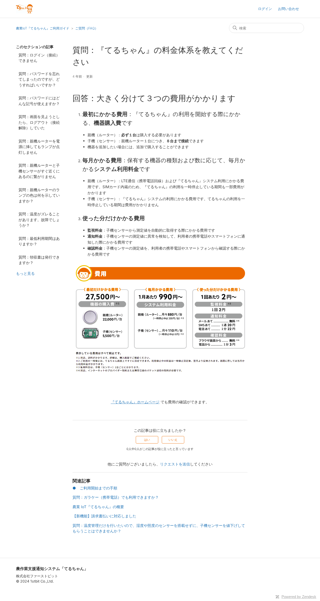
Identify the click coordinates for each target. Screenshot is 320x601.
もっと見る (25, 273)
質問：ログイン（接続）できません (39, 58)
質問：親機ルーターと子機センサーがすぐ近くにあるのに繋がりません (39, 171)
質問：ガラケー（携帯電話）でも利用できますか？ (115, 497)
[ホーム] (24, 8)
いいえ (173, 440)
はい (147, 440)
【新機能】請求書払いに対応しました (104, 516)
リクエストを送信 (175, 464)
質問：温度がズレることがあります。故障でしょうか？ (39, 220)
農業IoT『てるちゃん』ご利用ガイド (42, 28)
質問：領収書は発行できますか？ (39, 260)
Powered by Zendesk (299, 597)
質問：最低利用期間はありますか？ (39, 241)
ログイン (265, 8)
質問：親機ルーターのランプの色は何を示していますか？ (39, 195)
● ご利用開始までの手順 (94, 488)
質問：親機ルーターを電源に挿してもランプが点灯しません (39, 147)
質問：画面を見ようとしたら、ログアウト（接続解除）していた (39, 122)
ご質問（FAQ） (86, 28)
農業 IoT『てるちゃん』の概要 (98, 506)
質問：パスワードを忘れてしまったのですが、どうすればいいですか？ (39, 79)
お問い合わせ (288, 8)
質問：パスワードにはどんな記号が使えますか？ (39, 101)
